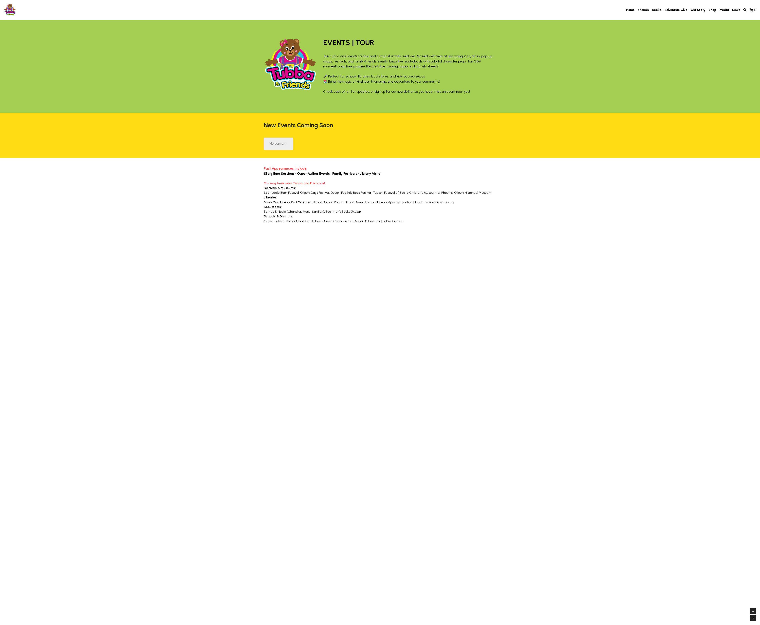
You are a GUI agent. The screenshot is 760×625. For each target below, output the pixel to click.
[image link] (10, 9)
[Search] (745, 10)
